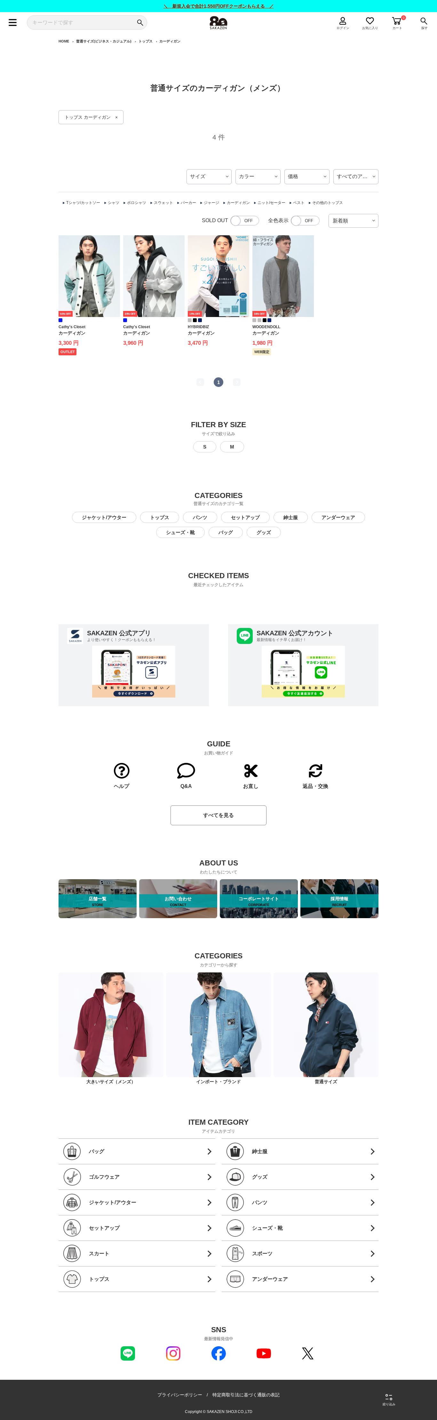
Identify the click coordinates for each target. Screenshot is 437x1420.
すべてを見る (218, 815)
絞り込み (389, 1404)
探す (424, 28)
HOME (64, 41)
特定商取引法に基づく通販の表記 (246, 1395)
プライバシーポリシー (179, 1395)
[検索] (140, 22)
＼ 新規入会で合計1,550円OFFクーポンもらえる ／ (218, 6)
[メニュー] (12, 22)
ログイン (343, 28)
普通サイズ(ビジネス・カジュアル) (103, 41)
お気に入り (370, 28)
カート (397, 28)
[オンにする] (305, 220)
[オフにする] (244, 220)
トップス (146, 41)
